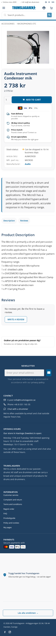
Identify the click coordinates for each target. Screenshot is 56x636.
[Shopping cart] (50, 8)
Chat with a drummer (17, 409)
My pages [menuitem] (7, 527)
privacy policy (37, 382)
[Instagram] (9, 632)
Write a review (15, 319)
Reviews (24, 220)
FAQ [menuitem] (5, 513)
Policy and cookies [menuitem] (11, 523)
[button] (3, 7)
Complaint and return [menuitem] (12, 499)
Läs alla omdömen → (28, 613)
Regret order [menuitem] (8, 509)
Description (9, 220)
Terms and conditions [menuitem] (12, 504)
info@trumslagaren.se (24, 400)
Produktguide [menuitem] (9, 518)
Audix (28, 164)
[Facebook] (4, 632)
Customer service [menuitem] (10, 495)
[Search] (49, 15)
